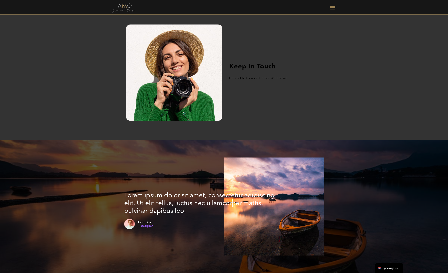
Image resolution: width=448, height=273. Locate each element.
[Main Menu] (332, 8)
